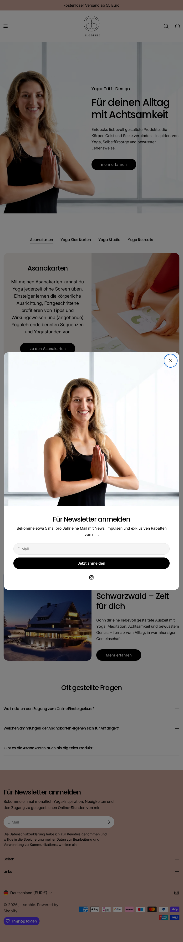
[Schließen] (170, 360)
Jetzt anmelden (91, 563)
